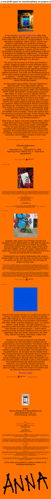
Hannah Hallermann (28, 35)
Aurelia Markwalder (5, 272)
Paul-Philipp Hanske (7, 264)
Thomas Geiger (25, 373)
